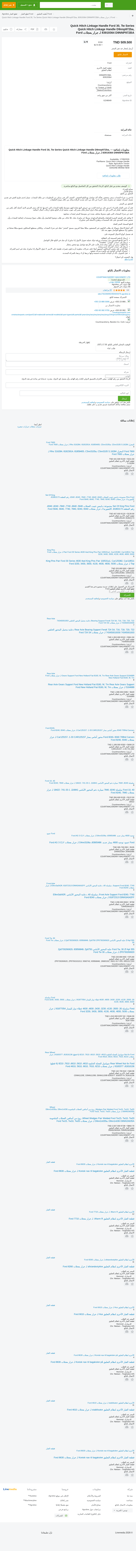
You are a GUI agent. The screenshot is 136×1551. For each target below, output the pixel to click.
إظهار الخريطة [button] (84, 342)
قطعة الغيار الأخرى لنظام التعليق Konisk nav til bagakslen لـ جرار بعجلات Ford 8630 (94, 1171)
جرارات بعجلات (35, 427)
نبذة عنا (130, 1496)
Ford (109, 63)
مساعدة (130, 1500)
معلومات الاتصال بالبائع (124, 1505)
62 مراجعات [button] (107, 290)
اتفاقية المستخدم (88, 402)
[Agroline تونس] (124, 5)
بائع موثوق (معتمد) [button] (118, 280)
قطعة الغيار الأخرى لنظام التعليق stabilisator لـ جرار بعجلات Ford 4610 (100, 1409)
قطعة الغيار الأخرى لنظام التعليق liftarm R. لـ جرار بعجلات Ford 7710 (101, 1218)
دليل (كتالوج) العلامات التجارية (89, 1514)
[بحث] (98, 5)
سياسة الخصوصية (103, 402)
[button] (53, 29)
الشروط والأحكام (94, 1496)
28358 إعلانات (114, 282)
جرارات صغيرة (23, 427)
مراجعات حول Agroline (91, 1509)
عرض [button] (111, 302)
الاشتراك (127, 595)
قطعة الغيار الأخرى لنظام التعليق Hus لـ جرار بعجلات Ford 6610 (104, 1314)
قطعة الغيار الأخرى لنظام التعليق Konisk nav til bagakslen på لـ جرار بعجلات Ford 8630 (92, 1362)
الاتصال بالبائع (123, 54)
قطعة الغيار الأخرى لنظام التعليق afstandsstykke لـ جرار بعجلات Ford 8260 (98, 1266)
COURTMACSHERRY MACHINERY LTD (113, 277)
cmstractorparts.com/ (121, 312)
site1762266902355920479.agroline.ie (114, 294)
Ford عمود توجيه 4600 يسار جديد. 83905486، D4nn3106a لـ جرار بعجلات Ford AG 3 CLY (91, 842)
